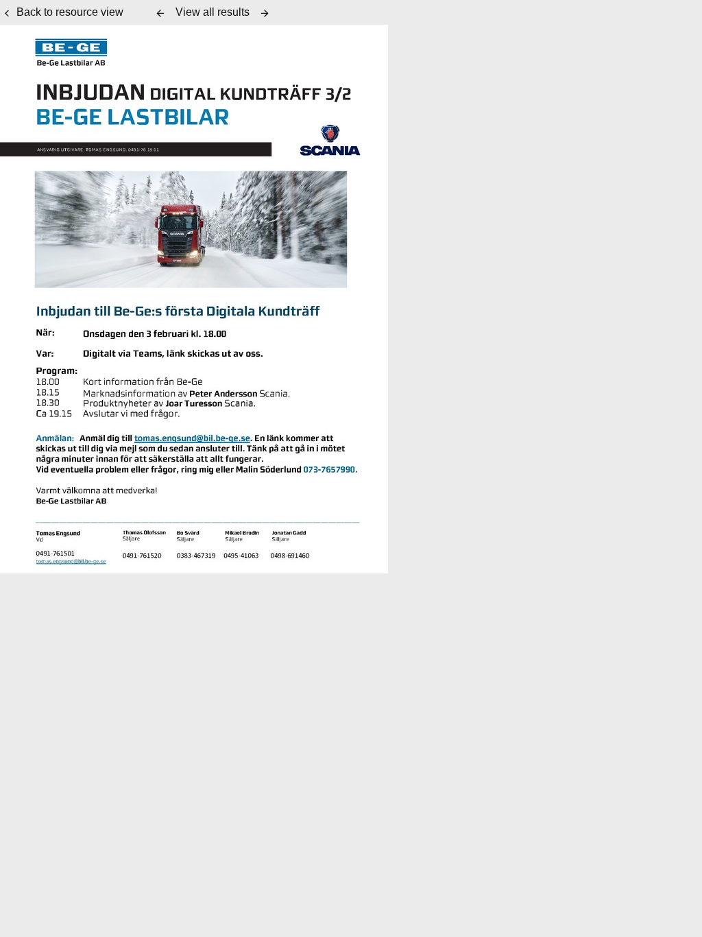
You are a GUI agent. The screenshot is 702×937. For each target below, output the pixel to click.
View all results (213, 12)
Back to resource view (70, 12)
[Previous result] (160, 13)
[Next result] (264, 13)
